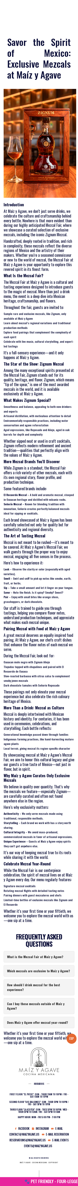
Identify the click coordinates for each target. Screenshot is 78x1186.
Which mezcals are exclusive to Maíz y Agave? (38, 970)
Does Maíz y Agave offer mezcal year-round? (37, 1022)
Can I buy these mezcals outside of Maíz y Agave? (36, 1006)
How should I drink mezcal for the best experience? (33, 987)
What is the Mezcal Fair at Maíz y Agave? (35, 956)
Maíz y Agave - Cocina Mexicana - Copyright (39, 1162)
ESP (71, 1038)
